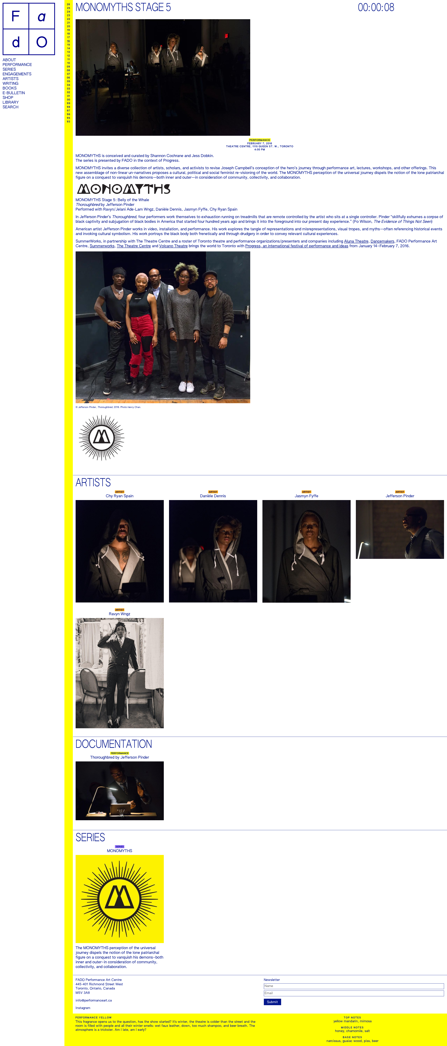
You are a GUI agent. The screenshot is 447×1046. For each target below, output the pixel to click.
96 (68, 114)
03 (68, 89)
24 (68, 12)
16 (68, 41)
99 (68, 103)
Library (11, 103)
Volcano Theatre (173, 246)
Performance (17, 65)
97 (68, 111)
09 (68, 67)
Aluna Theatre (356, 241)
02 (68, 92)
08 (68, 70)
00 (68, 100)
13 (68, 52)
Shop (8, 98)
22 (68, 19)
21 (68, 23)
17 (68, 37)
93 (68, 122)
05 (68, 81)
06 (68, 78)
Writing (10, 84)
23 (68, 15)
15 (68, 45)
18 (68, 34)
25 (68, 8)
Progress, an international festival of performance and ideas (296, 246)
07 (68, 74)
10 (68, 63)
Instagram (83, 1008)
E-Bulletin (14, 93)
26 (68, 4)
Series (9, 70)
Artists (11, 79)
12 (68, 56)
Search (10, 107)
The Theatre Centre (134, 246)
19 (68, 30)
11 (68, 59)
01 (68, 96)
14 (68, 48)
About (9, 60)
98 (68, 107)
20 (68, 26)
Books (10, 88)
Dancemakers (382, 241)
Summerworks (102, 246)
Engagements (17, 74)
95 (68, 118)
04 (68, 85)
